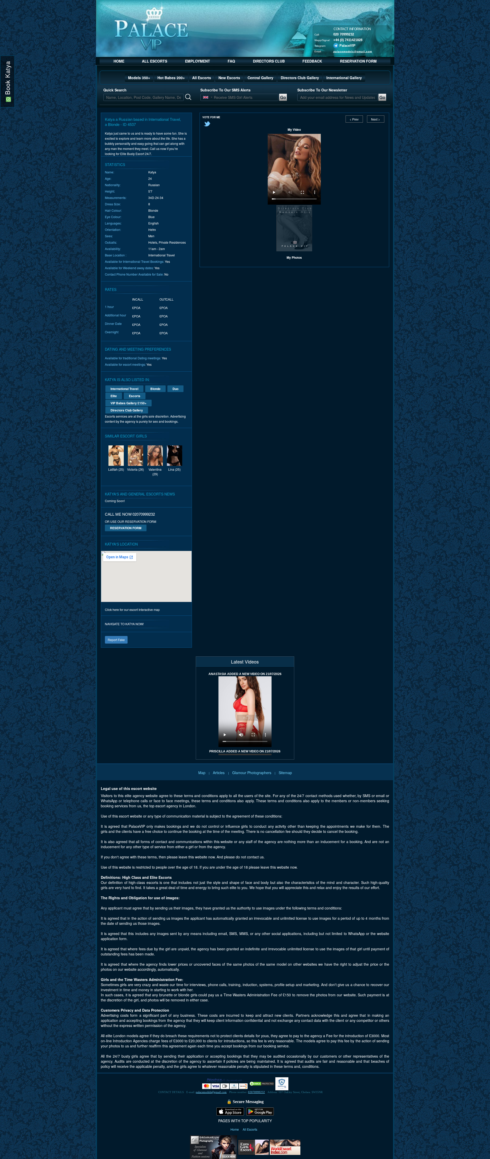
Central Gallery (260, 77)
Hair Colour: (113, 210)
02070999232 (256, 1092)
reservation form (125, 528)
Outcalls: (111, 242)
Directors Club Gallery (300, 77)
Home (235, 1129)
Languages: (113, 223)
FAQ (231, 61)
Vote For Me (211, 117)
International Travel (124, 388)
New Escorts (229, 77)
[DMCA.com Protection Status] (262, 1083)
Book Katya (7, 79)
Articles (219, 772)
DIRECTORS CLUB (269, 61)
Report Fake (116, 639)
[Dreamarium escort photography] (213, 1146)
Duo (175, 388)
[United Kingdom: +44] (206, 97)
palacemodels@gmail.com (352, 51)
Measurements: (115, 197)
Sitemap (285, 772)
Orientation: (113, 229)
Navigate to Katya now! (124, 624)
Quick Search (115, 89)
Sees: (109, 236)
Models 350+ (139, 77)
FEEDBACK (312, 61)
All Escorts (201, 77)
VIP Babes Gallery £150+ (128, 403)
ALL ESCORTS (154, 61)
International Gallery (344, 77)
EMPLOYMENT (197, 61)
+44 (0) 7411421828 (347, 40)
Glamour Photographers (251, 772)
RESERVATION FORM (358, 61)
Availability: (113, 248)
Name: (109, 172)
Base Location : (115, 255)
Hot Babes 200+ (171, 77)
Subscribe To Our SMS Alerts (225, 89)
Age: (108, 178)
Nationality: (112, 185)
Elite (114, 396)
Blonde (155, 388)
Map (201, 772)
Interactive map (149, 609)
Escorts (134, 396)
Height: (110, 191)
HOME (119, 61)
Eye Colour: (113, 217)
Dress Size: (113, 204)
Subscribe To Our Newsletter (322, 89)
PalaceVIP (347, 45)
